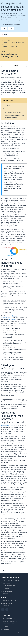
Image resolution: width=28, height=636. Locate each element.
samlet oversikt (12, 319)
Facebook (2, 610)
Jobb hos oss (6, 583)
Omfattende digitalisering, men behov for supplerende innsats (14, 116)
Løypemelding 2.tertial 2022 (9, 46)
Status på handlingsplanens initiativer (14, 109)
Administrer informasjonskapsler (12, 632)
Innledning (7, 105)
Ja (4, 28)
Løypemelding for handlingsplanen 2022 (13, 42)
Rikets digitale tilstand (7, 425)
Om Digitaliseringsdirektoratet (11, 580)
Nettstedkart (6, 629)
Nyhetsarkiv (6, 626)
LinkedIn (6, 610)
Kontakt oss (6, 605)
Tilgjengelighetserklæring (10, 621)
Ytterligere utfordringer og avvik (13, 112)
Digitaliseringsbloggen (9, 585)
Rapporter (10, 40)
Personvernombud (8, 591)
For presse (6, 588)
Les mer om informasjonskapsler (10, 24)
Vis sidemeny (15, 65)
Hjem (2, 40)
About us (5, 593)
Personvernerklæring (9, 618)
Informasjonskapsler (8, 623)
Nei (11, 28)
